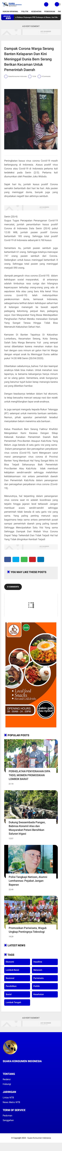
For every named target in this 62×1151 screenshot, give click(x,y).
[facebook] (7, 559)
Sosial (9, 994)
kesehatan (38, 994)
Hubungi (7, 1084)
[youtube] (16, 1066)
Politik (24, 11)
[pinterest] (32, 559)
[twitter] (15, 559)
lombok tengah (13, 1002)
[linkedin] (40, 559)
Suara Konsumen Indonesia (39, 1138)
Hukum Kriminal (10, 11)
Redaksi (7, 1079)
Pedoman (7, 1115)
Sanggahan (8, 1120)
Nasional (10, 978)
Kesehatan (36, 11)
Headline (37, 962)
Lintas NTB (8, 1097)
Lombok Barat (12, 970)
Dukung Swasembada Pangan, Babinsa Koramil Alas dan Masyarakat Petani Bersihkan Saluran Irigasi (27, 828)
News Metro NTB (11, 1102)
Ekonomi (10, 962)
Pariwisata (38, 978)
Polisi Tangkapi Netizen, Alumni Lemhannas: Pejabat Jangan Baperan (28, 880)
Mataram (37, 970)
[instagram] (12, 1066)
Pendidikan (49, 11)
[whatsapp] (24, 559)
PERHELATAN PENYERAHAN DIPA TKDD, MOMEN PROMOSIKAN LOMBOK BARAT (29, 775)
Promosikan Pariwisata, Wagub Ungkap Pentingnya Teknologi (27, 929)
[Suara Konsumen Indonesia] (11, 7)
